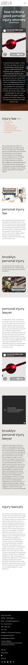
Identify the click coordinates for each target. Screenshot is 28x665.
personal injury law (10, 125)
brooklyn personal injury (11, 127)
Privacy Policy (4, 652)
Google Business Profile (7, 635)
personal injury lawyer (10, 128)
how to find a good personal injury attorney (14, 16)
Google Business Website (8, 638)
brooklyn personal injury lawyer (13, 130)
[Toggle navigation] (25, 3)
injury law (7, 123)
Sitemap (3, 649)
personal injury (9, 122)
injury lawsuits (8, 132)
